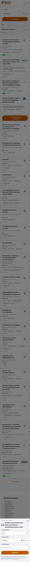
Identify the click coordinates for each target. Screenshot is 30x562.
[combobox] (14, 533)
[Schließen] (28, 521)
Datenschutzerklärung (5, 557)
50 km (24, 540)
